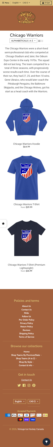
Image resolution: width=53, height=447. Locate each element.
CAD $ (25, 3)
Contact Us (26, 309)
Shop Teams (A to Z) (25, 358)
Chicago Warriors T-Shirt (27, 204)
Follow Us (26, 316)
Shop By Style (25, 362)
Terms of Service (26, 337)
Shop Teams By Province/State (25, 355)
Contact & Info (25, 365)
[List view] (42, 41)
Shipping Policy (26, 333)
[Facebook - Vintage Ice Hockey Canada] (24, 385)
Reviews (26, 330)
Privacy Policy (26, 323)
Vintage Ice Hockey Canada (31, 429)
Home (26, 351)
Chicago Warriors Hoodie (26, 143)
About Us (26, 306)
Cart (47, 3)
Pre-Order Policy (26, 320)
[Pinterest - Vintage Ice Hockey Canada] (33, 385)
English (16, 3)
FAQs (26, 313)
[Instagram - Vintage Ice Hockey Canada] (29, 385)
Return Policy (26, 326)
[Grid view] (39, 41)
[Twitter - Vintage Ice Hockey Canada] (19, 385)
